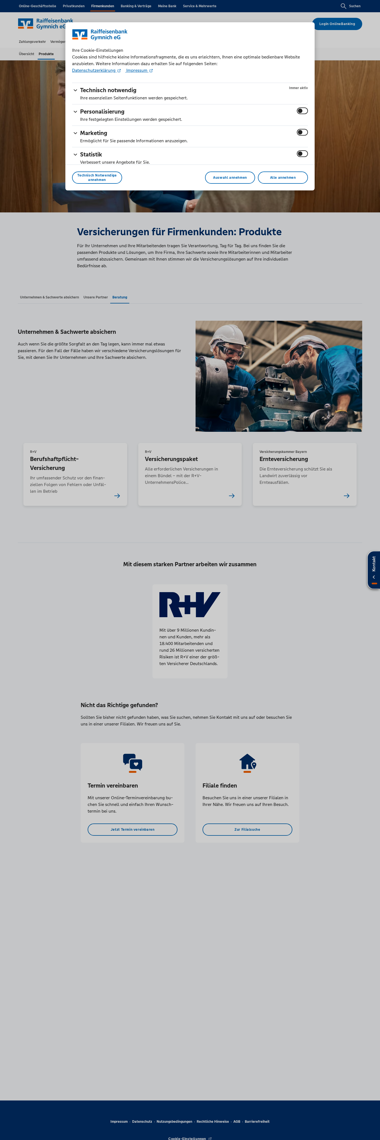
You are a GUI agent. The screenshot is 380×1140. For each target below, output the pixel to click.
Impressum (137, 70)
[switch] (302, 110)
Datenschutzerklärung (94, 70)
